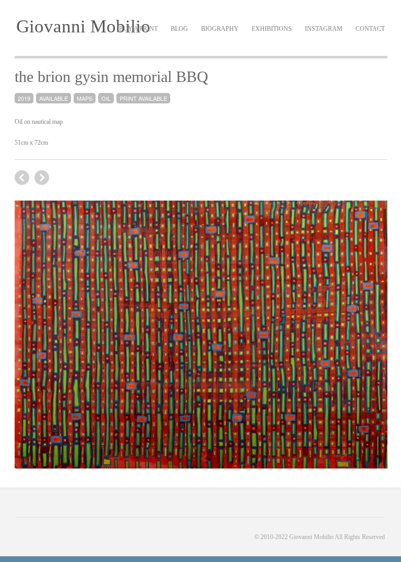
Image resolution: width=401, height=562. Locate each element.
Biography (220, 28)
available (53, 98)
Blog (179, 28)
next (22, 177)
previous (41, 177)
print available (143, 98)
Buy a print (138, 28)
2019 (24, 98)
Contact (370, 28)
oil (106, 98)
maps (84, 98)
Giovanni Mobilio (83, 26)
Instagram (324, 28)
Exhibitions (272, 28)
